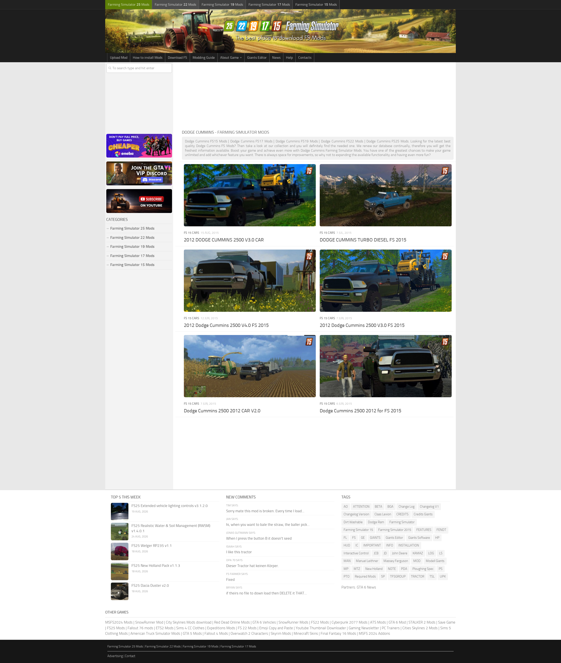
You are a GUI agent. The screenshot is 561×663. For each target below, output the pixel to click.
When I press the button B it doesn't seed (259, 538)
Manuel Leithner (367, 561)
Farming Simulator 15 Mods (132, 264)
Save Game (446, 622)
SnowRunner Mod (149, 622)
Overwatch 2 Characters (249, 633)
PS (440, 569)
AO (346, 507)
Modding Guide (204, 57)
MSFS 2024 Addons (374, 633)
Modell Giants (435, 561)
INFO (389, 545)
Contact (130, 656)
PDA (404, 569)
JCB (376, 553)
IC (356, 545)
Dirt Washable (353, 522)
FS (354, 538)
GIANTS (375, 538)
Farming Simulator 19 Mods (132, 246)
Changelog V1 (429, 507)
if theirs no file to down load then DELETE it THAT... (266, 593)
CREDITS (402, 514)
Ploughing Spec (422, 569)
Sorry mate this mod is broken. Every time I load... (265, 511)
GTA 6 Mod (397, 622)
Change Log (407, 507)
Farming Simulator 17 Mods (132, 256)
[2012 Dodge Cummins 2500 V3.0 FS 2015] (385, 281)
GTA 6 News (366, 587)
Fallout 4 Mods (216, 633)
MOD (417, 561)
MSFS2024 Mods (119, 622)
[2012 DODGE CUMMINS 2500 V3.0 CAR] (250, 195)
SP (383, 576)
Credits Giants (423, 514)
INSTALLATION (408, 545)
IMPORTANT (372, 545)
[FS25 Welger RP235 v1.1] (119, 551)
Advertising (115, 656)
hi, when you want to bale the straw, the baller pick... (268, 524)
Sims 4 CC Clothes (190, 628)
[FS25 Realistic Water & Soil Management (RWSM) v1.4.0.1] (119, 531)
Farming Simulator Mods (128, 4)
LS (440, 553)
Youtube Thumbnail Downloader (321, 628)
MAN (347, 561)
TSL (432, 576)
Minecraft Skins (306, 633)
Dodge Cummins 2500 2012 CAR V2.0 (222, 411)
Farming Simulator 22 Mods (132, 237)
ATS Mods (378, 622)
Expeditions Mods (221, 628)
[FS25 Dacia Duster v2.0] (119, 591)
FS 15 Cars (191, 233)
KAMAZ (418, 553)
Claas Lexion (383, 514)
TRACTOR (417, 576)
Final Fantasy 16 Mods (338, 633)
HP (437, 538)
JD (385, 553)
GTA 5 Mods (192, 633)
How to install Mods (147, 57)
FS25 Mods (116, 628)
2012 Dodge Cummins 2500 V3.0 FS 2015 (362, 325)
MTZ (357, 569)
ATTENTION (361, 507)
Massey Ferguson (395, 561)
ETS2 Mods (165, 628)
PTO (347, 576)
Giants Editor (257, 57)
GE (363, 538)
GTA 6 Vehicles (264, 622)
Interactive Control (356, 553)
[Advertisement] (317, 95)
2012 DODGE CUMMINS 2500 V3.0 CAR (224, 240)
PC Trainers (391, 628)
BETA (378, 507)
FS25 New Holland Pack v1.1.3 (155, 565)
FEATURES (423, 530)
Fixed (230, 579)
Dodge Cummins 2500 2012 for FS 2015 (360, 411)
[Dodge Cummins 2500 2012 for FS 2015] (385, 366)
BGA (390, 507)
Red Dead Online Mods (232, 622)
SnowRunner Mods (293, 622)
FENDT (441, 530)
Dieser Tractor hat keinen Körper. (252, 566)
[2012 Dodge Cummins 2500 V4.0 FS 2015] (250, 281)
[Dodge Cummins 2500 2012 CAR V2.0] (250, 366)
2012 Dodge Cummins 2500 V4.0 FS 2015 (226, 325)
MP (346, 569)
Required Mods (365, 576)
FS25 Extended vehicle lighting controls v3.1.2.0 (169, 505)
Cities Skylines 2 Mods (420, 628)
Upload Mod (118, 57)
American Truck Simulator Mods (155, 633)
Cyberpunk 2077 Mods (349, 622)
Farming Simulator (402, 522)
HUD (347, 545)
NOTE (392, 569)
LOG (431, 553)
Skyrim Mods (281, 633)
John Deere (399, 553)
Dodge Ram (376, 522)
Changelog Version (356, 514)
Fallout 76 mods (140, 628)
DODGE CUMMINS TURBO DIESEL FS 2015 (363, 240)
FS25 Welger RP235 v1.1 (151, 545)
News (276, 57)
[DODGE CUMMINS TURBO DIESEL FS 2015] (385, 195)
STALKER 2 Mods (421, 622)
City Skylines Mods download (188, 622)
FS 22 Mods (247, 628)
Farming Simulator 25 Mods (125, 646)
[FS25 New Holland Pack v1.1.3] (119, 571)
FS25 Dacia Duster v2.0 (150, 585)
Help (289, 57)
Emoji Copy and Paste (276, 628)
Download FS (177, 57)
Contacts (304, 57)
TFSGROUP (398, 576)
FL (345, 538)
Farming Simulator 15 (358, 530)
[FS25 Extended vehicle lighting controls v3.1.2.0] (119, 511)
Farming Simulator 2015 (394, 530)
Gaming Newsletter (364, 628)
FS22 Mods (320, 622)
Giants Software (419, 538)
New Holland (374, 569)
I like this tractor (239, 552)
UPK (443, 576)
